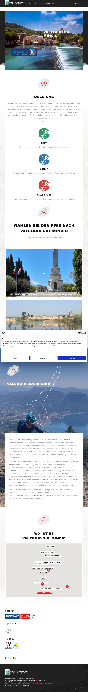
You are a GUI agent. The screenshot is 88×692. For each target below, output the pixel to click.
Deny (15, 358)
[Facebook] (73, 687)
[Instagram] (78, 687)
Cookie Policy (25, 685)
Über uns (28, 3)
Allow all (72, 358)
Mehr (44, 121)
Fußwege (38, 3)
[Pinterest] (81, 687)
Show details (79, 353)
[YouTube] (75, 687)
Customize (43, 358)
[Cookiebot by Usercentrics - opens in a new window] (76, 332)
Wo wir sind (49, 3)
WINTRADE (42, 681)
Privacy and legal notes (12, 685)
